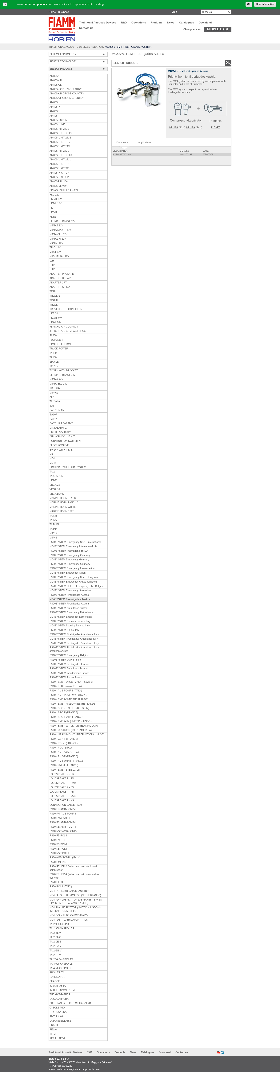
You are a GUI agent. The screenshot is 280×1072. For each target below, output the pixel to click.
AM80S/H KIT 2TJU (61, 155)
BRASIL (54, 1025)
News (170, 22)
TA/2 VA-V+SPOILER (62, 959)
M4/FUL (54, 392)
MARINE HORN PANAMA (64, 502)
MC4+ (53, 463)
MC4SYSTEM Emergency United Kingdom (73, 581)
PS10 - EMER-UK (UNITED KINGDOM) (71, 721)
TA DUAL (55, 524)
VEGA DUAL (57, 494)
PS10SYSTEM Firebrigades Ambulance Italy (74, 634)
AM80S (54, 102)
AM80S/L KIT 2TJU (60, 159)
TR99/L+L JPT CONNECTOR (66, 309)
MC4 (52, 458)
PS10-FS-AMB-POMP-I (63, 822)
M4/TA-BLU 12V (58, 234)
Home (52, 11)
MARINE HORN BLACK (63, 498)
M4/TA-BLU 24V (58, 383)
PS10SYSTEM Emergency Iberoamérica (72, 568)
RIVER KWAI (57, 1016)
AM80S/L (55, 111)
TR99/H (54, 300)
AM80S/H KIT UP (59, 172)
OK (249, 4)
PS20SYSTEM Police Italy (64, 630)
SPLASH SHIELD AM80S (64, 190)
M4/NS (53, 537)
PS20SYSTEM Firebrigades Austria (69, 603)
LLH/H (53, 265)
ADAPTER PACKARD (62, 274)
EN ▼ (174, 11)
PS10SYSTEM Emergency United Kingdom (74, 577)
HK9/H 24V (56, 318)
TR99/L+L (55, 296)
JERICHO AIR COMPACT (64, 326)
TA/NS (53, 520)
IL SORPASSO (58, 985)
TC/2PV (54, 366)
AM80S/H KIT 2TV (60, 142)
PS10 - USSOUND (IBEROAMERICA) (71, 730)
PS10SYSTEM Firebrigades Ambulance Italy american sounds (74, 649)
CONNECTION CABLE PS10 (66, 805)
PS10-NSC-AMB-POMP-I (64, 831)
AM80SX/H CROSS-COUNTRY (67, 93)
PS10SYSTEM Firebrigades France (69, 664)
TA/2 (52, 471)
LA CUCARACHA (59, 999)
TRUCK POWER (59, 348)
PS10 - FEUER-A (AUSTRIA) (66, 686)
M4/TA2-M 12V (58, 238)
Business (63, 11)
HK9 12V (54, 194)
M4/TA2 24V (56, 379)
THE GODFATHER (60, 994)
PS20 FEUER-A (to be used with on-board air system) (74, 876)
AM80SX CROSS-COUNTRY (66, 89)
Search (97, 46)
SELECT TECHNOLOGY (63, 61)
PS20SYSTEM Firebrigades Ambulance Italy (74, 643)
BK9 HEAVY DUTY (60, 432)
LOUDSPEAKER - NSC (63, 796)
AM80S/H (55, 106)
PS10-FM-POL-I (58, 840)
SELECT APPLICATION (63, 54)
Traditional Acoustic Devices (97, 22)
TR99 (52, 291)
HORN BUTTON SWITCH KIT (66, 441)
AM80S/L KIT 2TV (60, 146)
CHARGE (55, 981)
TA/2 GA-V (56, 946)
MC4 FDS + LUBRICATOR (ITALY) (69, 919)
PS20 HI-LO (56, 882)
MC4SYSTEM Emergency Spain (68, 572)
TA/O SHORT (57, 476)
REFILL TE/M (57, 1038)
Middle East (218, 29)
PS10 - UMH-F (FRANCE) (64, 765)
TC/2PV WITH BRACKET (64, 370)
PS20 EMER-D (58, 862)
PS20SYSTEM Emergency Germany (70, 564)
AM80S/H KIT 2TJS (61, 133)
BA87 (53, 406)
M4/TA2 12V (56, 225)
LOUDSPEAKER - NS (62, 800)
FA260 (53, 335)
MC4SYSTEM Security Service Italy (70, 625)
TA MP (53, 529)
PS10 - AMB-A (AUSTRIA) (64, 752)
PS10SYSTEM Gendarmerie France (69, 673)
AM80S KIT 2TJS (59, 129)
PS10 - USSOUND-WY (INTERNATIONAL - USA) (77, 734)
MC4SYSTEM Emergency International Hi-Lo (74, 546)
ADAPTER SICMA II (61, 287)
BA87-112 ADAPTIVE (61, 423)
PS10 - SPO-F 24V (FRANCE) (66, 717)
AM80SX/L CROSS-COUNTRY (67, 98)
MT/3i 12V (55, 252)
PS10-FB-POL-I (58, 835)
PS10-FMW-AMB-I (60, 818)
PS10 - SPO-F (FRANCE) (64, 712)
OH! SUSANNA (58, 1012)
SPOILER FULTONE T (62, 344)
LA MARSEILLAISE (60, 1021)
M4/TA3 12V (56, 243)
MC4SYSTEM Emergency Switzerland (71, 590)
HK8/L (53, 217)
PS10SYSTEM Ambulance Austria (68, 608)
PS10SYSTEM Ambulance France (68, 668)
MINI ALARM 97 (58, 428)
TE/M (53, 1034)
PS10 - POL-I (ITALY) (61, 747)
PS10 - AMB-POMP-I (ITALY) (66, 690)
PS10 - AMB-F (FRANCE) (64, 756)
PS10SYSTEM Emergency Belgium (69, 655)
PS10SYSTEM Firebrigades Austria (69, 595)
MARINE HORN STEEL (63, 511)
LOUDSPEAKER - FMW (63, 783)
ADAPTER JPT (58, 282)
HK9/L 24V (56, 322)
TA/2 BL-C (55, 937)
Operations (138, 22)
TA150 (53, 353)
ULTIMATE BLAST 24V (62, 375)
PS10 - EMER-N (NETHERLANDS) (69, 699)
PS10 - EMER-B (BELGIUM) (65, 770)
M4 (51, 454)
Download (205, 22)
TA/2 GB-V (56, 950)
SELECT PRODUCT (61, 69)
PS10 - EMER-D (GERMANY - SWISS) (71, 682)
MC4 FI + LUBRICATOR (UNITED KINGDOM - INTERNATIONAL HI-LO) (75, 909)
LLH (52, 260)
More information (265, 4)
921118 (173, 127)
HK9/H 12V (56, 199)
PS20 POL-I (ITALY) (61, 886)
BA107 (53, 414)
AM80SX (54, 76)
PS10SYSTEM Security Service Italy (70, 621)
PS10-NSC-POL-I (59, 853)
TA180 (53, 357)
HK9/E (53, 480)
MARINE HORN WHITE (63, 507)
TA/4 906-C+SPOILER (62, 964)
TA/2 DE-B (55, 941)
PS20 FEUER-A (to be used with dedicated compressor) (73, 868)
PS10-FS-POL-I (58, 844)
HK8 (52, 208)
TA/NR (53, 515)
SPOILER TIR (57, 362)
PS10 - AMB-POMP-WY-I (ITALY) (68, 695)
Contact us (86, 27)
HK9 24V (54, 313)
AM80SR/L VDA (58, 186)
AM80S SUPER (58, 120)
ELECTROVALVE (59, 445)
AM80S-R (55, 115)
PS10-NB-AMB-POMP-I (63, 827)
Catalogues (186, 22)
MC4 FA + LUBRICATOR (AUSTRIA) (70, 891)
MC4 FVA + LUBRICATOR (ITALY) (69, 915)
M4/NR (53, 533)
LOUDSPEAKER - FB (62, 774)
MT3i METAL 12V (59, 256)
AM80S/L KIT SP (59, 168)
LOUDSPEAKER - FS (62, 787)
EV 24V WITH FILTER (62, 449)
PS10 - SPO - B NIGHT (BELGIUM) (69, 708)
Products (156, 22)
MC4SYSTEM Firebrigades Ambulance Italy (74, 638)
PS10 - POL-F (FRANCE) (64, 743)
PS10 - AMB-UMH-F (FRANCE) (67, 761)
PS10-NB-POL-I (58, 848)
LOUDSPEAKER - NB (62, 791)
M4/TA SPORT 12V (60, 230)
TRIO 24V (55, 388)
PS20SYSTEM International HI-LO (69, 551)
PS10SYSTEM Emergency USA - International (75, 542)
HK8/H (53, 212)
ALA (52, 397)
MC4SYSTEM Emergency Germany (69, 559)
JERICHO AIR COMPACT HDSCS (68, 331)
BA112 (53, 419)
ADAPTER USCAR (60, 278)
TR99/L (54, 304)
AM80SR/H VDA (59, 181)
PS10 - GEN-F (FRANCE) (64, 739)
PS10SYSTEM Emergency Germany (70, 555)
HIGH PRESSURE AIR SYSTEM (68, 467)
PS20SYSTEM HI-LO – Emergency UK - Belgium (77, 586)
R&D (124, 22)
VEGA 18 (55, 489)
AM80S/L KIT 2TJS (60, 137)
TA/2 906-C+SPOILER (62, 924)
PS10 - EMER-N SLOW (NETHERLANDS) (73, 704)
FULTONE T (56, 340)
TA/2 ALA (55, 401)
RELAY (54, 1029)
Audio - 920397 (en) (122, 154)
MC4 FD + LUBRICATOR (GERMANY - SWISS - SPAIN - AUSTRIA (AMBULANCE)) (76, 901)
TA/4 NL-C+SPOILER (61, 968)
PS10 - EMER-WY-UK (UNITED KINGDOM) (74, 725)
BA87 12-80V (57, 410)
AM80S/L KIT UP (59, 177)
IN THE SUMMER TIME (63, 990)
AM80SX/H (56, 80)
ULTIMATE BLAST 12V (62, 221)
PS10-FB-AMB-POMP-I (63, 809)
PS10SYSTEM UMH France (65, 659)
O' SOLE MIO (57, 1007)
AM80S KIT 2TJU (59, 151)
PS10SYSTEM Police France (66, 677)
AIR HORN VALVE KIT (62, 436)
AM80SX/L (56, 85)
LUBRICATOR (57, 977)
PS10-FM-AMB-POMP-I (63, 813)
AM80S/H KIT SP (59, 164)
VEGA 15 (55, 485)
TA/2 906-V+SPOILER (62, 928)
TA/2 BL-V (55, 933)
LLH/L (53, 269)
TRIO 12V (55, 247)
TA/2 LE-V (55, 955)
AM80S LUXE (57, 124)
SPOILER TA (57, 972)
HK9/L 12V (56, 203)
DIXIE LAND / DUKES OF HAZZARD (70, 1003)
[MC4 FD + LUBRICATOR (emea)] (178, 127)
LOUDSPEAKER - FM (62, 778)
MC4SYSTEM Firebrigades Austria (70, 599)
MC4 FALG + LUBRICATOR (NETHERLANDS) (75, 895)
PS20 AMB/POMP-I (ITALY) (65, 857)
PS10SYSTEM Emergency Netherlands (71, 612)
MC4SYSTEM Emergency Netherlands (71, 617)
